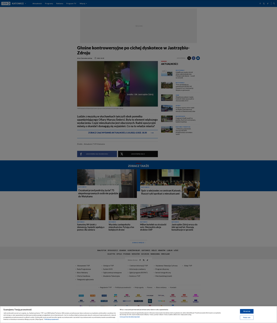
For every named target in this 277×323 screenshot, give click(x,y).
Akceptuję (246, 311)
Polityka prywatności (51, 319)
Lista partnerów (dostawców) (130, 317)
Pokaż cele (246, 317)
